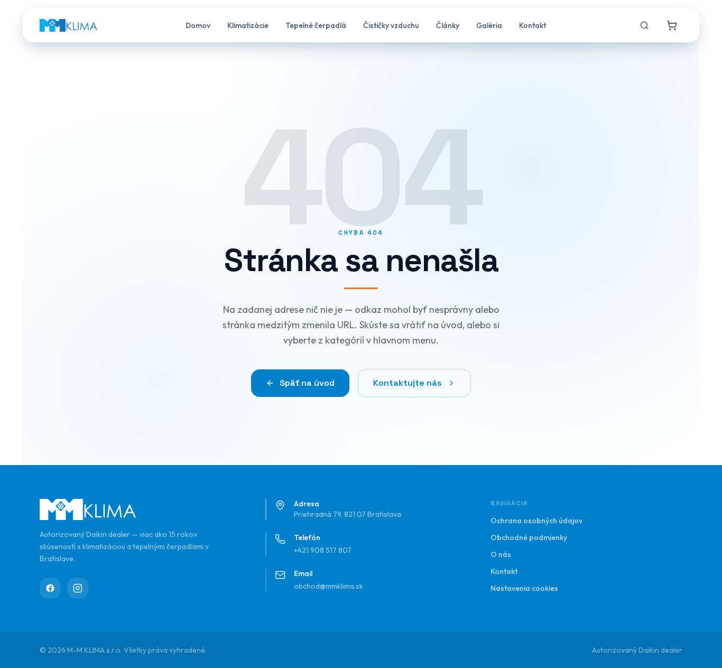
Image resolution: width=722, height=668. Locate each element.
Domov (198, 25)
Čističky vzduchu (391, 25)
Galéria (489, 25)
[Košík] (671, 25)
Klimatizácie (248, 25)
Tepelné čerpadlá (315, 25)
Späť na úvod (307, 382)
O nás (500, 554)
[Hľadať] (644, 25)
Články (447, 25)
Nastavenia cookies (524, 588)
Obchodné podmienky (528, 537)
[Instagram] (77, 588)
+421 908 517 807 (322, 550)
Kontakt (532, 25)
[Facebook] (50, 588)
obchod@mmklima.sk (328, 586)
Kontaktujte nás (407, 382)
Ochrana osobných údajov (536, 520)
